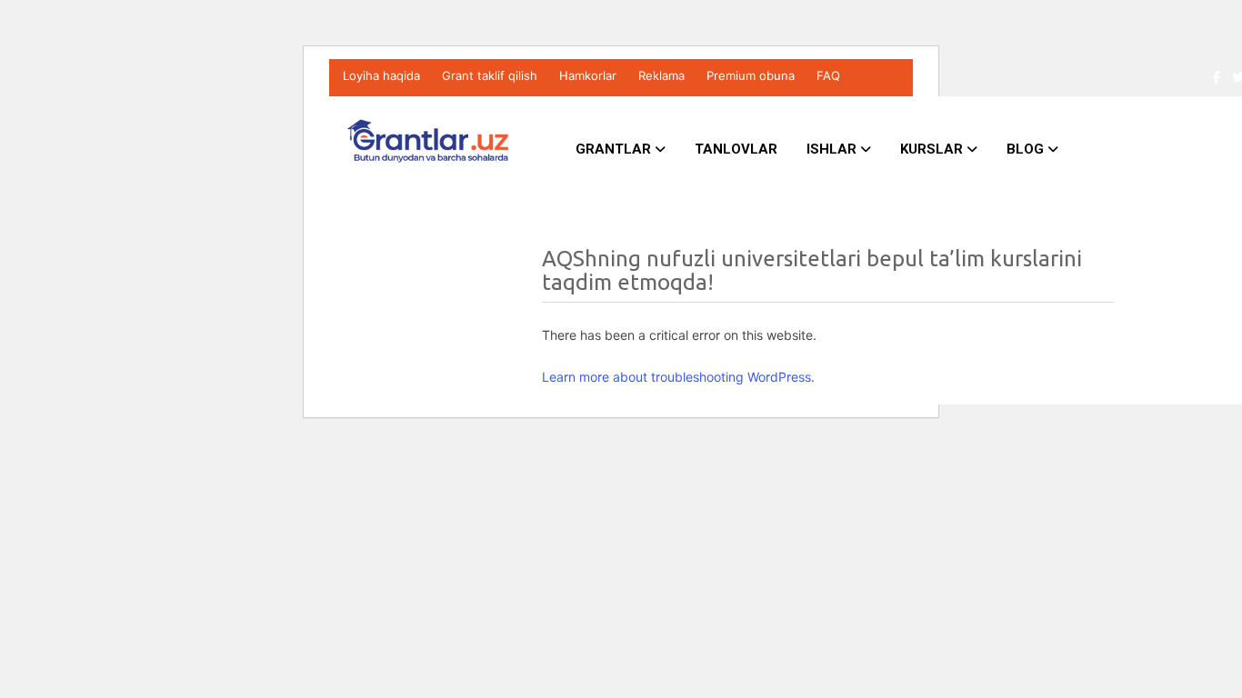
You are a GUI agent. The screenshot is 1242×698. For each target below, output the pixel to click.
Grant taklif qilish (489, 75)
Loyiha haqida (381, 75)
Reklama (661, 75)
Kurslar (933, 149)
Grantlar (615, 149)
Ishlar (833, 149)
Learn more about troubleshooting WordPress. (678, 376)
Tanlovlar (736, 149)
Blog (1027, 149)
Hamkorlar (587, 75)
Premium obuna (750, 75)
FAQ (828, 75)
